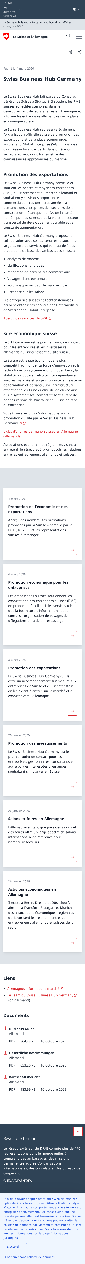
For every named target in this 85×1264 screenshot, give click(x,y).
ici (20, 423)
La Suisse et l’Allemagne (30, 37)
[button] (78, 1131)
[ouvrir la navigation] (79, 36)
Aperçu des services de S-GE (25, 318)
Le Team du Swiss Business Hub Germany (40, 995)
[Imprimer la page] (70, 51)
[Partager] (79, 51)
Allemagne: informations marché (33, 988)
